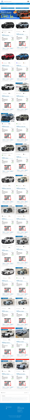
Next (29, 14)
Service (15, 3)
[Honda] (2, 1)
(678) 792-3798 (20, 408)
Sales (5, 3)
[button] (14, 25)
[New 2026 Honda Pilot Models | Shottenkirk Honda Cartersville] (15, 14)
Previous (0, 14)
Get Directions (25, 3)
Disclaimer (29, 10)
